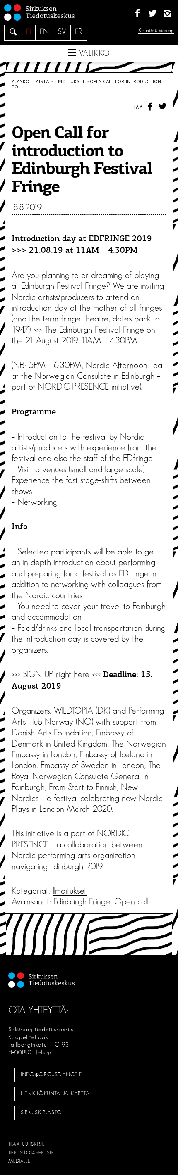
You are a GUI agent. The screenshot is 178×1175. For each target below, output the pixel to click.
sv (62, 32)
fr (78, 32)
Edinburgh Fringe (81, 901)
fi (28, 32)
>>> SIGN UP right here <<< (56, 674)
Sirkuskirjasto (41, 1113)
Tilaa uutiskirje (26, 1144)
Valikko (93, 53)
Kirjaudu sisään (156, 30)
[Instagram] (167, 13)
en (44, 32)
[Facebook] (137, 13)
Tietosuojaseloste (31, 1152)
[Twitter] (152, 13)
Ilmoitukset (69, 81)
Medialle (19, 1160)
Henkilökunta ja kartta (55, 1094)
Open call (131, 901)
